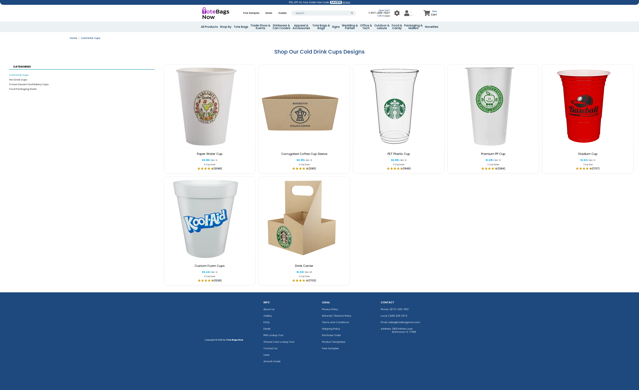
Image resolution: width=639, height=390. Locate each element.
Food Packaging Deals (23, 89)
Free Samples (251, 13)
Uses (266, 355)
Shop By (225, 26)
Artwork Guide (272, 361)
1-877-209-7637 (379, 13)
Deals (268, 13)
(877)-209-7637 (399, 309)
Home (73, 38)
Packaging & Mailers (413, 26)
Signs (336, 26)
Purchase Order (331, 335)
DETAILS (346, 2)
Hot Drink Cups (18, 79)
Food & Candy (397, 26)
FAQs (266, 322)
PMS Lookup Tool (273, 335)
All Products (209, 26)
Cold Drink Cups (90, 38)
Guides (282, 13)
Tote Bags (241, 26)
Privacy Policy (330, 309)
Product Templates (333, 342)
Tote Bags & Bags (321, 26)
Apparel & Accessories (301, 26)
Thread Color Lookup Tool (278, 342)
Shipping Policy (331, 328)
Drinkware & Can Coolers (281, 26)
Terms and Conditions (335, 322)
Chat (387, 15)
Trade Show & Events (260, 26)
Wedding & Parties (350, 26)
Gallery (267, 315)
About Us (269, 309)
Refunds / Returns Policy (336, 315)
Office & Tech (366, 26)
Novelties (431, 26)
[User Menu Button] (397, 13)
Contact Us (270, 348)
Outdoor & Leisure (382, 26)
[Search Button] (352, 13)
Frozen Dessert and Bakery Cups (29, 84)
